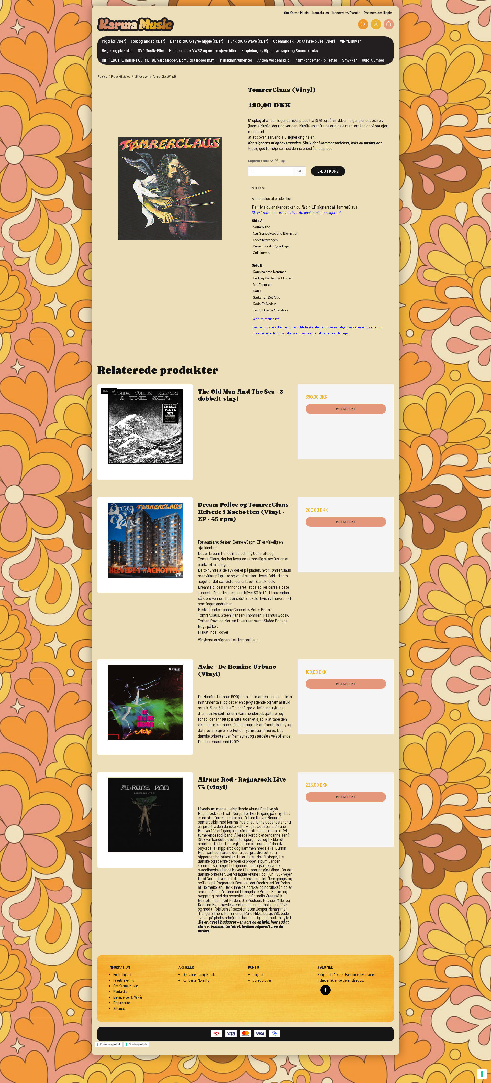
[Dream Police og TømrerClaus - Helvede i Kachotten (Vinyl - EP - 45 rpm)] (145, 545)
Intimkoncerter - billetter (316, 59)
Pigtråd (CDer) (114, 41)
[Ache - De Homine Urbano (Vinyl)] (145, 707)
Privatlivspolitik (110, 1044)
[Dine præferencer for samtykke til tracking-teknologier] (482, 1074)
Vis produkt (346, 409)
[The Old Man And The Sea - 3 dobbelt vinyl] (145, 432)
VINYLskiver (350, 41)
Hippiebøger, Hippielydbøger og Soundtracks (279, 50)
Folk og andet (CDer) (148, 41)
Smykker (349, 59)
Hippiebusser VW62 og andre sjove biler (203, 50)
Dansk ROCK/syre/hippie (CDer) (196, 41)
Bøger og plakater (117, 50)
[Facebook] (325, 990)
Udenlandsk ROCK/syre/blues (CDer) (304, 41)
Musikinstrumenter (236, 59)
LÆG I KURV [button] (328, 171)
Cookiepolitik (138, 1044)
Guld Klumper (373, 59)
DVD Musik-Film (151, 50)
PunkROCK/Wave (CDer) (248, 41)
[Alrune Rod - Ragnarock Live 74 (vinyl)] (145, 820)
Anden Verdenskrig (273, 59)
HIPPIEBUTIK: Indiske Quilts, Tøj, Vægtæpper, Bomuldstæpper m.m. (158, 59)
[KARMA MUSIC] (135, 24)
